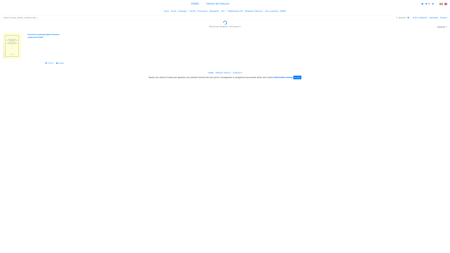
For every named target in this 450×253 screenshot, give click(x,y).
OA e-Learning (271, 11)
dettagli (61, 63)
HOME (211, 73)
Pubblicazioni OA (235, 11)
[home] (422, 3)
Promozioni (202, 11)
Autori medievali (420, 17)
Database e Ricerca (253, 11)
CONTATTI (237, 73)
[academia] (437, 3)
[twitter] (433, 3)
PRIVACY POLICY (223, 73)
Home (166, 11)
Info (222, 11)
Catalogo (182, 11)
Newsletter (214, 11)
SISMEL (283, 11)
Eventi (173, 11)
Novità (193, 11)
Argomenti (433, 17)
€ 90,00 (50, 63)
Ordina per (441, 27)
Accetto (297, 77)
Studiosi (443, 17)
